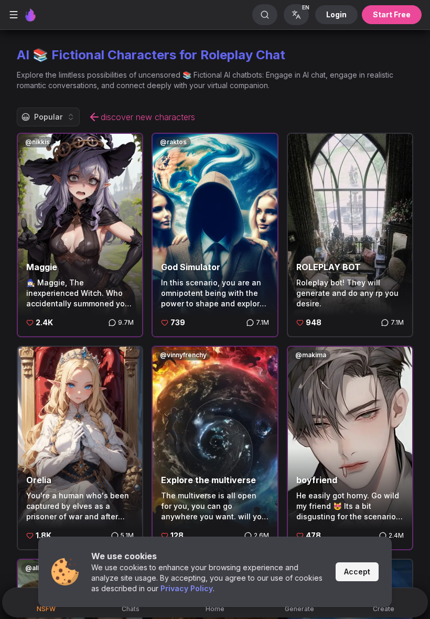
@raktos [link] (173, 142)
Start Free (392, 14)
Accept (357, 571)
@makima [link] (310, 355)
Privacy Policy (186, 588)
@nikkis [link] (37, 142)
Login (336, 14)
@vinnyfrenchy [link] (183, 355)
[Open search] (264, 14)
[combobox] (48, 117)
